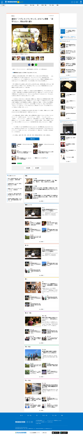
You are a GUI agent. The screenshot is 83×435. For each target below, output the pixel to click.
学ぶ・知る (52, 5)
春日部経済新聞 (11, 2)
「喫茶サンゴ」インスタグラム (40, 158)
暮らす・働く (44, 5)
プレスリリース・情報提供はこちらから (54, 420)
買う (38, 5)
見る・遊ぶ (32, 5)
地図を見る (32, 138)
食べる (26, 5)
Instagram (77, 2)
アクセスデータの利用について (41, 421)
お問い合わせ (50, 421)
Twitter (74, 2)
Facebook (72, 2)
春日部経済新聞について (40, 420)
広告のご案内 (38, 423)
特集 (57, 5)
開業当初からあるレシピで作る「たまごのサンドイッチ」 (25, 72)
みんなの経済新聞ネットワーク (20, 433)
